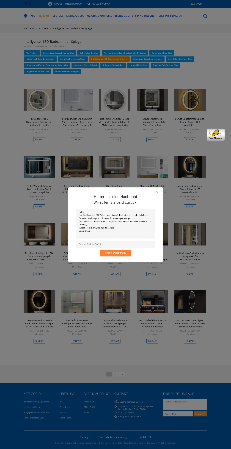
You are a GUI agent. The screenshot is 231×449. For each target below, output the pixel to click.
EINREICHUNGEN (115, 253)
